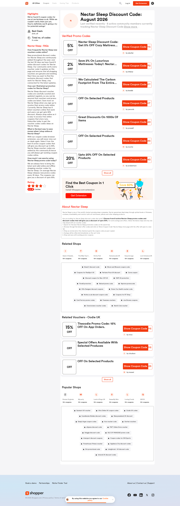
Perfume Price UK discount (111, 272)
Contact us (141, 483)
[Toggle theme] (152, 3)
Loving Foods (129, 399)
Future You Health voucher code (121, 289)
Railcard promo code (106, 283)
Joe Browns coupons (130, 300)
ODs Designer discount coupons (92, 289)
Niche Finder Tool (59, 483)
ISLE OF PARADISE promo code (118, 432)
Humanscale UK (114, 256)
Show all (107, 173)
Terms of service (60, 498)
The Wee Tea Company (86, 256)
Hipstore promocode (128, 283)
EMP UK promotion (122, 278)
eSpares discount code (94, 427)
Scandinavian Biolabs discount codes (94, 416)
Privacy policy (48, 498)
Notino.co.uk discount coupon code (96, 294)
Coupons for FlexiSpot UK (85, 272)
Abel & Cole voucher (121, 306)
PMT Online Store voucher (119, 427)
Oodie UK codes (132, 410)
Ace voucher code (110, 421)
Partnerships (44, 483)
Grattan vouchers (130, 421)
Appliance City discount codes (120, 444)
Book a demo (30, 483)
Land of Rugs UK (99, 399)
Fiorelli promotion (85, 283)
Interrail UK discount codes (107, 455)
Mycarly (81, 399)
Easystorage (129, 256)
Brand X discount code (91, 267)
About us (131, 483)
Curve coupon (132, 272)
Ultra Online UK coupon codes (108, 410)
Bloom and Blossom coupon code (118, 267)
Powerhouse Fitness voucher (92, 444)
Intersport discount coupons (92, 438)
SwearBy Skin (114, 399)
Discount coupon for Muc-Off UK (96, 278)
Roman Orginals (68, 399)
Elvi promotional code (92, 449)
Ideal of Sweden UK (69, 256)
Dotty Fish (97, 256)
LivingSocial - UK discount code (118, 449)
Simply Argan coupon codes (87, 421)
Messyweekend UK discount (123, 416)
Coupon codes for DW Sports (120, 438)
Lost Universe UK (146, 256)
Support (151, 483)
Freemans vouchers (109, 300)
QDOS (142, 399)
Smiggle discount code (92, 432)
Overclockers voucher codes (96, 306)
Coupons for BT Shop (123, 294)
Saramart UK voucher (83, 410)
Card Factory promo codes (85, 300)
